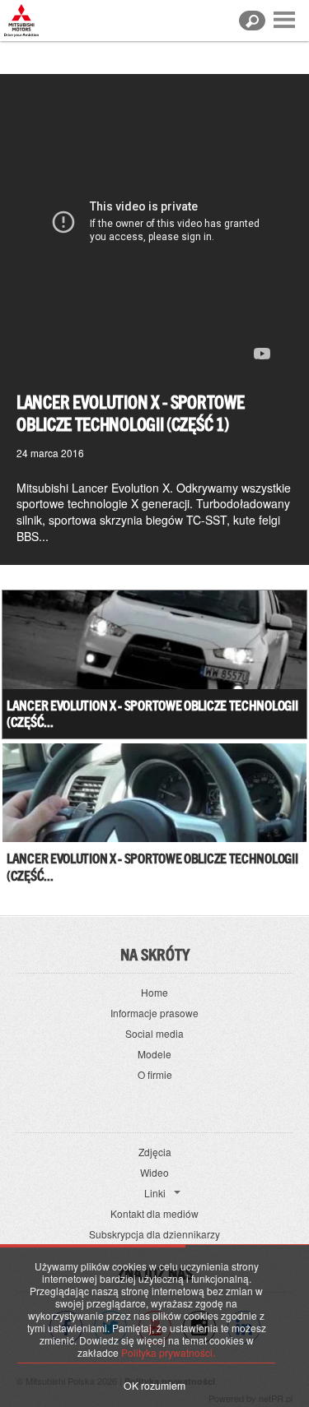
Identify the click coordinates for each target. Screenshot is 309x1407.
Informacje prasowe (154, 1013)
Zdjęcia (154, 1152)
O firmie (155, 1074)
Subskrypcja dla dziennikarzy (154, 1234)
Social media (154, 1033)
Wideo (154, 1172)
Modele (154, 1054)
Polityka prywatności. (168, 1352)
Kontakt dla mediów (154, 1213)
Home (154, 992)
